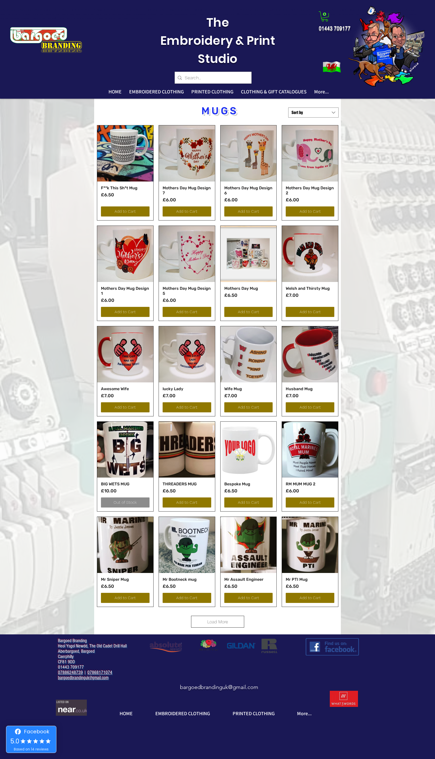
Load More (217, 621)
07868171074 (99, 672)
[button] (325, 16)
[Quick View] (125, 153)
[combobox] (313, 112)
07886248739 (70, 672)
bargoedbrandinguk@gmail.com (219, 687)
